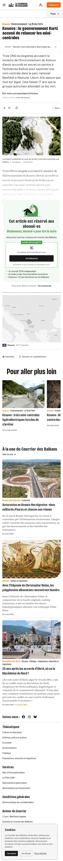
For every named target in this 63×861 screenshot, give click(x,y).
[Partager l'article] (16, 107)
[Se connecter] (41, 5)
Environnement (19, 24)
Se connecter (44, 286)
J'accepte (11, 853)
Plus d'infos (40, 853)
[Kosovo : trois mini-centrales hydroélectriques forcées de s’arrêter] (23, 394)
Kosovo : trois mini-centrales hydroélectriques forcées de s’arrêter (20, 419)
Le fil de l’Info (36, 24)
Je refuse (26, 853)
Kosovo (6, 24)
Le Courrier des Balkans (21, 4)
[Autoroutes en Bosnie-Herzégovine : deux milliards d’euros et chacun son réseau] (31, 478)
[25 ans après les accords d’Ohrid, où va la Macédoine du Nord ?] (31, 639)
